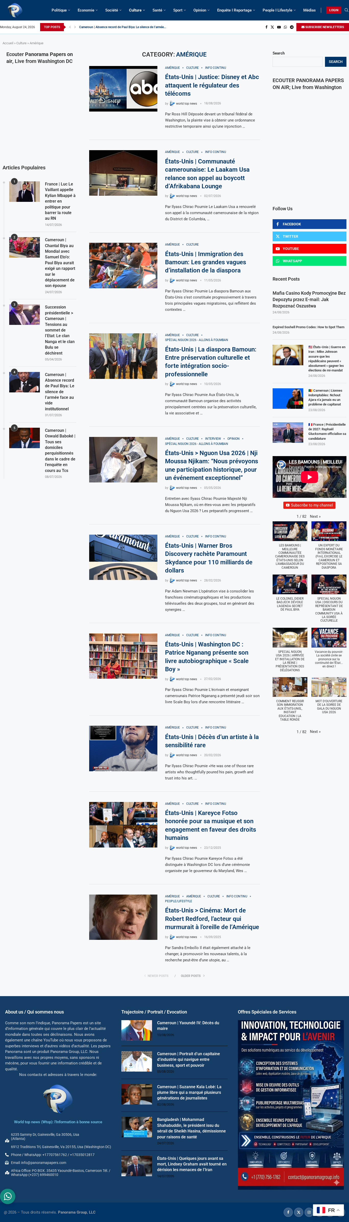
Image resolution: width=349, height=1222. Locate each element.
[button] (70, 27)
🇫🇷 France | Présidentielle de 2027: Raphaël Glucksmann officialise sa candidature (327, 432)
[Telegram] (292, 27)
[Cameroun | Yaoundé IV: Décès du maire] (136, 1030)
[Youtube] (279, 27)
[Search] (346, 10)
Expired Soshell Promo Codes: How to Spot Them (308, 327)
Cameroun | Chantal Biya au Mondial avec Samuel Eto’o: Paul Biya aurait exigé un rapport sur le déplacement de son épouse (60, 262)
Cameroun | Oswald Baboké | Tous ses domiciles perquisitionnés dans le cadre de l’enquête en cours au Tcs (60, 450)
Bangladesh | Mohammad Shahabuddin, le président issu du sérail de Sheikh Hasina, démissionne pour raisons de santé (191, 1128)
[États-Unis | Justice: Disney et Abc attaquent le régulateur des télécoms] (123, 89)
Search (279, 53)
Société (111, 10)
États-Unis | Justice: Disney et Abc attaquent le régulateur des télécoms (212, 85)
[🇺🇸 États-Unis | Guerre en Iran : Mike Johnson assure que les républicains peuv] (288, 355)
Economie (86, 10)
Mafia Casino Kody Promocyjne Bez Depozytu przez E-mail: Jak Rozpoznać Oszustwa (309, 299)
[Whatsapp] (285, 27)
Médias (309, 10)
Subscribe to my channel (312, 505)
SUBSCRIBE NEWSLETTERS (324, 27)
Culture (135, 10)
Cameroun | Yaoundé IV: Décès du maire (188, 1025)
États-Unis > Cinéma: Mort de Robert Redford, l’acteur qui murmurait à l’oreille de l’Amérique (212, 919)
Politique (59, 10)
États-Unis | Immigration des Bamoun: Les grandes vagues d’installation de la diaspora (205, 262)
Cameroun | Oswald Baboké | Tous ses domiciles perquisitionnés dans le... (129, 27)
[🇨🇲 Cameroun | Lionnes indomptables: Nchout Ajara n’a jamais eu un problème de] (288, 398)
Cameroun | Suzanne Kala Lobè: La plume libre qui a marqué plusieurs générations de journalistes (189, 1092)
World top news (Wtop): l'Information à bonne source (58, 1122)
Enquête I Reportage (234, 10)
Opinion (199, 10)
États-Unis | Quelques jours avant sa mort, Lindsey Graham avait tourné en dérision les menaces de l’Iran (192, 1164)
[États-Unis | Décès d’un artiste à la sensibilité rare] (123, 748)
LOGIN (333, 10)
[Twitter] (272, 27)
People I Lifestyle (277, 10)
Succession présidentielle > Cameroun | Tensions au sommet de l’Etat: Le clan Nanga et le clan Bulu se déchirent (60, 330)
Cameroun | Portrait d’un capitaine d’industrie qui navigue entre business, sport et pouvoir (188, 1059)
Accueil (8, 43)
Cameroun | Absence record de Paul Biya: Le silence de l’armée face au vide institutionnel (59, 391)
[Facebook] (266, 27)
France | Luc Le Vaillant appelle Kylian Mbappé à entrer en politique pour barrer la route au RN (60, 201)
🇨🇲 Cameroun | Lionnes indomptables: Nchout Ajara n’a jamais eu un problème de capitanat (325, 397)
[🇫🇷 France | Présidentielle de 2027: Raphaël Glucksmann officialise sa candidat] (288, 432)
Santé (157, 10)
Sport (177, 10)
